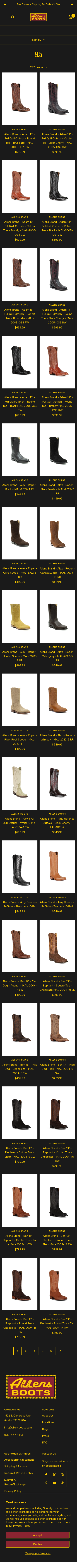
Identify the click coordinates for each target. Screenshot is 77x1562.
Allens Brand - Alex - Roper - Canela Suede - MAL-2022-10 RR (57, 573)
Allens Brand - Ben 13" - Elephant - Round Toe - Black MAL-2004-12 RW (57, 1240)
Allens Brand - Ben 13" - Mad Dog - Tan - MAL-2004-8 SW (57, 1069)
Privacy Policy (21, 1525)
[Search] (12, 17)
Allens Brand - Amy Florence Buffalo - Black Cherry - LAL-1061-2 (57, 823)
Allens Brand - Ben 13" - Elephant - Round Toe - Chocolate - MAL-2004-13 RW (19, 1326)
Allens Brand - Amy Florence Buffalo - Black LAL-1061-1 (20, 904)
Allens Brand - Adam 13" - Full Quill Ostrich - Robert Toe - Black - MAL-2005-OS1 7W (57, 228)
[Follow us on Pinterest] (46, 1483)
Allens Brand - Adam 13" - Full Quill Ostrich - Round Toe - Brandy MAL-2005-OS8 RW (57, 404)
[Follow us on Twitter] (54, 1475)
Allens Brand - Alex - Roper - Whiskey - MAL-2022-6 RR (57, 737)
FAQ (44, 1442)
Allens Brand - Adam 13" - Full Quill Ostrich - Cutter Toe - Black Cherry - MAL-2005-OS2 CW (57, 141)
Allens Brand (19, 129)
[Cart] (71, 17)
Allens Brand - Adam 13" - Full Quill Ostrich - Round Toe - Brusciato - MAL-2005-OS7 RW (19, 141)
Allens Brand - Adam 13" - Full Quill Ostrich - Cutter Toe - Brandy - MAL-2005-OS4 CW (20, 228)
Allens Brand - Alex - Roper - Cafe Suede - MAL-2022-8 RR (19, 573)
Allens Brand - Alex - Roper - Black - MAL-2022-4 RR (19, 487)
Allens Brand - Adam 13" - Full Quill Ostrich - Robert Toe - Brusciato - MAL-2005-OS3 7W (19, 316)
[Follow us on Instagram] (62, 1475)
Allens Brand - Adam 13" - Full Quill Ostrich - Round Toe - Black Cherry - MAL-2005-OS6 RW (57, 316)
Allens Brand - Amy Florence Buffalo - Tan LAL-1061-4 (57, 904)
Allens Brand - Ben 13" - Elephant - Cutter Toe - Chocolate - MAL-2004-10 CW (57, 1155)
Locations (48, 1422)
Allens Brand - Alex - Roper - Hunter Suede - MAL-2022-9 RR (19, 656)
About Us (48, 1415)
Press (45, 1436)
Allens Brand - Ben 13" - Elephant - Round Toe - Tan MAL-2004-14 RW (57, 1323)
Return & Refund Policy (18, 1473)
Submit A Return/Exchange (15, 1482)
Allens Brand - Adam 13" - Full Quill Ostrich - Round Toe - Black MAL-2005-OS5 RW (20, 404)
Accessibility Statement (19, 1459)
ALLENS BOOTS (19, 730)
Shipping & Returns (16, 1466)
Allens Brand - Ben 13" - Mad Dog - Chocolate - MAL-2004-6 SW (20, 1069)
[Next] (59, 1351)
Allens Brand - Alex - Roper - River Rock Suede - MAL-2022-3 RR (19, 739)
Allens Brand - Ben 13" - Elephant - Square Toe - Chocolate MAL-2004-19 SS (57, 985)
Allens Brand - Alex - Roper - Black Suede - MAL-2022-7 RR (57, 489)
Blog (45, 1429)
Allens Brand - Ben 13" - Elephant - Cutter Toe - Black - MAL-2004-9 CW (19, 1152)
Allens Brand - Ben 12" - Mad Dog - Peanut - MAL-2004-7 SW (20, 985)
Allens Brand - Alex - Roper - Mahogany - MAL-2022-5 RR (57, 656)
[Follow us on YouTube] (54, 1483)
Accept (37, 1535)
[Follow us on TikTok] (62, 1483)
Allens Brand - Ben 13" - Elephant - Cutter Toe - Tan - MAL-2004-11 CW (20, 1240)
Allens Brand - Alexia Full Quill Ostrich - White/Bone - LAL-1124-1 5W (20, 823)
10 (51, 1351)
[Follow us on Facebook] (46, 1475)
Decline (37, 1544)
